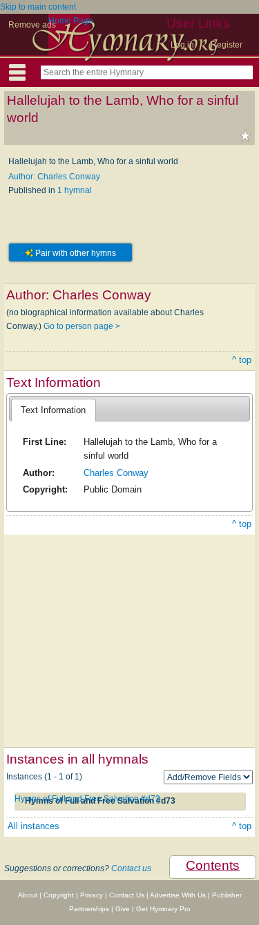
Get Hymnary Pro (163, 909)
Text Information (53, 410)
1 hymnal (74, 190)
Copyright (59, 895)
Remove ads (32, 25)
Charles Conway (116, 473)
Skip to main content (38, 7)
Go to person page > (82, 326)
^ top (241, 360)
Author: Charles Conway (54, 176)
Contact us (131, 868)
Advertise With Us (178, 895)
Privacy (91, 895)
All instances (33, 826)
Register (226, 45)
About (27, 895)
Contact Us (126, 895)
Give (122, 909)
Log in (182, 45)
